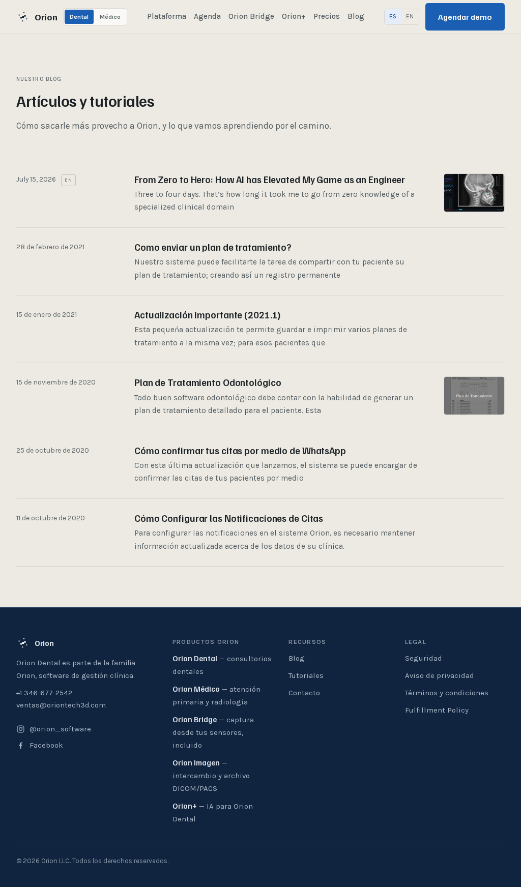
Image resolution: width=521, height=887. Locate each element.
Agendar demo (465, 17)
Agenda (207, 16)
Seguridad (423, 658)
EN (410, 16)
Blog (356, 16)
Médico (110, 16)
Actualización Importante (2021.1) (207, 314)
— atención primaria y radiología (216, 695)
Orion (46, 16)
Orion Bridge (251, 16)
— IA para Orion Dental (212, 812)
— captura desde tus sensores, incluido (213, 732)
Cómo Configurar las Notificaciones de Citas (228, 518)
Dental (79, 16)
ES (393, 16)
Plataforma (166, 16)
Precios (326, 16)
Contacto (304, 692)
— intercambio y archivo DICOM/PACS (211, 775)
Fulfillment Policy (437, 710)
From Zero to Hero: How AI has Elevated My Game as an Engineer (269, 179)
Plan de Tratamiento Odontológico (207, 382)
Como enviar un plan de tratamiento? (213, 247)
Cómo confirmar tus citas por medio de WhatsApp (240, 450)
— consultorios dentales (222, 665)
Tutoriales (306, 675)
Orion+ (294, 16)
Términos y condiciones (446, 692)
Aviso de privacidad (439, 675)
